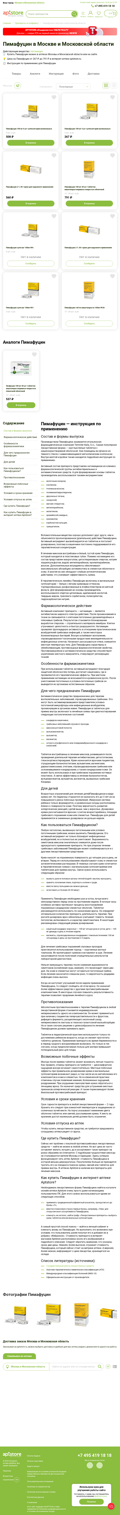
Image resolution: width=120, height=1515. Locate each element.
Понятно (91, 1501)
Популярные (66, 86)
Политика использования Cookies (41, 1492)
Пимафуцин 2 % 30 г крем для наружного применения (31, 180)
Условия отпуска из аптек (18, 499)
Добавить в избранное (54, 97)
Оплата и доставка (35, 1461)
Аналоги (35, 73)
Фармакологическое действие (20, 437)
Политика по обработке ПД (38, 1487)
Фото (75, 73)
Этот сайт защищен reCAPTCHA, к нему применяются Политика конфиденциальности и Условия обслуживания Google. (46, 1509)
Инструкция (56, 73)
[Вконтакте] (90, 1465)
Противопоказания (14, 477)
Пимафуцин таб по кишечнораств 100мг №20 (89, 300)
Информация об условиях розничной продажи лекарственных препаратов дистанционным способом (46, 1474)
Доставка (94, 73)
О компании (32, 1502)
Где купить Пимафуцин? (17, 506)
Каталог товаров (83, 13)
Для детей (9, 462)
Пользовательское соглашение (40, 1481)
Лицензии (7, 1471)
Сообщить (30, 263)
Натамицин (36, 51)
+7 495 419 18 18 (105, 5)
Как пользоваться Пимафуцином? (14, 469)
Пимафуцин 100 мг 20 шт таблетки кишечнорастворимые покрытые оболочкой (89, 180)
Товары (16, 73)
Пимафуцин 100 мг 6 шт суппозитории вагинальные (31, 121)
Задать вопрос (33, 1466)
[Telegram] (99, 1465)
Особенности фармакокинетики (14, 445)
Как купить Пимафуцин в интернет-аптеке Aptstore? (18, 513)
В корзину (31, 142)
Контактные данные (35, 1497)
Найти (74, 14)
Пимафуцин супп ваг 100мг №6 (31, 240)
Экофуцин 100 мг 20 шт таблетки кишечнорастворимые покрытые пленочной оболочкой (21, 381)
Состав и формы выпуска (18, 430)
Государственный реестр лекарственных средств (70, 1266)
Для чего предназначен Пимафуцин (17, 454)
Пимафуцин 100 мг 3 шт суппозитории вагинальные (89, 121)
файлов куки (100, 1496)
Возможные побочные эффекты (16, 485)
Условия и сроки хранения (18, 493)
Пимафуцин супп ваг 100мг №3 (31, 300)
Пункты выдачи (33, 1456)
